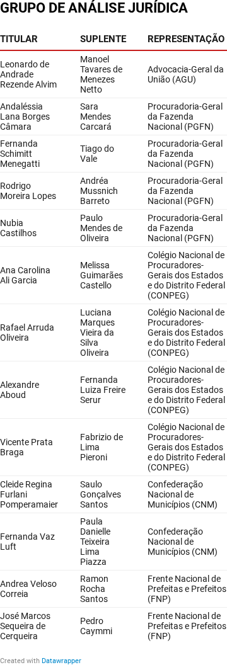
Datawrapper (61, 661)
